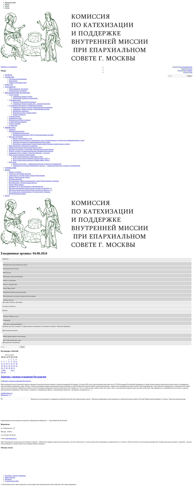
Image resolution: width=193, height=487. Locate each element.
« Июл (3, 370)
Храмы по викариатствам (17, 82)
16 (11, 364)
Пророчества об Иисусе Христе (20, 120)
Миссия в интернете (16, 137)
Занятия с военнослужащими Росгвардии (23, 376)
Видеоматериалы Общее (17, 193)
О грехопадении (14, 116)
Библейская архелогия (16, 131)
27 (4, 368)
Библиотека (10, 127)
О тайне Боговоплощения (18, 122)
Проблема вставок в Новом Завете (24, 113)
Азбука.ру (12, 129)
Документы (10, 87)
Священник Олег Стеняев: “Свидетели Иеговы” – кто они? (29, 153)
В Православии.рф (15, 179)
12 (2, 364)
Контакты (8, 479)
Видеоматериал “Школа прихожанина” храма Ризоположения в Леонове (34, 181)
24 (14, 366)
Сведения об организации (18, 79)
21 (7, 366)
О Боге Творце (14, 95)
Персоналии (13, 81)
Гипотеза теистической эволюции (24, 102)
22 (9, 366)
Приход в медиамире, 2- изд (22, 138)
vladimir (3, 393)
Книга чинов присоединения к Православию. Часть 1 (31, 158)
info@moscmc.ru (11, 438)
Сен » (13, 370)
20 (4, 366)
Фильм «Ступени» (15, 172)
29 (9, 368)
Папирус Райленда (19, 114)
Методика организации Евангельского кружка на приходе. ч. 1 (30, 188)
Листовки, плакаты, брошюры (15, 475)
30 (11, 368)
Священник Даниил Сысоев (22, 96)
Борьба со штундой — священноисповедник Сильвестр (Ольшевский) (37, 164)
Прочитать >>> (6, 395)
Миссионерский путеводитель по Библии (23, 146)
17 (14, 364)
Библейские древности (21, 111)
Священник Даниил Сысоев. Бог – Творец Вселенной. (31, 104)
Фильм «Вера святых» (16, 184)
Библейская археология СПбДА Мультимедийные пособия (33, 135)
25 (16, 366)
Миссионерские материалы (17, 93)
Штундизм (12, 162)
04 (5, 372)
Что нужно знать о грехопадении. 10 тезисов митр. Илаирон (29, 192)
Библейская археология (21, 133)
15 (9, 364)
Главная (8, 75)
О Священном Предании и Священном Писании (25, 105)
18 (16, 364)
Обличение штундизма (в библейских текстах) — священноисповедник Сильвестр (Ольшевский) (46, 166)
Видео (7, 170)
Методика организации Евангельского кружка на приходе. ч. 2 (30, 190)
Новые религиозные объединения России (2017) (25, 147)
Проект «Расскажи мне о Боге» (19, 177)
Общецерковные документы (18, 89)
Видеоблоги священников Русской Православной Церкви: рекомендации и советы (41, 144)
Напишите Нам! (10, 2)
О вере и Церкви (14, 123)
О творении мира (15, 100)
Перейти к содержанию (9, 67)
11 (16, 361)
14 (7, 364)
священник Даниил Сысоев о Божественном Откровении (32, 107)
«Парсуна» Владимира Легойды (20, 174)
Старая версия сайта (12, 481)
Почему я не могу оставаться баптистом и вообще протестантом (31, 151)
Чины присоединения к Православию (22, 155)
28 (7, 368)
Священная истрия (15, 118)
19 (2, 366)
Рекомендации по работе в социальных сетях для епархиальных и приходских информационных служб (48, 140)
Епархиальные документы (18, 91)
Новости (9, 85)
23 (11, 366)
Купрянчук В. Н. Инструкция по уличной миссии (26, 186)
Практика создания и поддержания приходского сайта (31, 142)
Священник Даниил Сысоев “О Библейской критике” (31, 109)
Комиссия (9, 77)
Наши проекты (10, 477)
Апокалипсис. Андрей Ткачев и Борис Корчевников (27, 175)
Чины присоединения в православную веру (28, 156)
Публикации (10, 168)
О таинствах (13, 125)
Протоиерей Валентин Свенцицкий (25, 98)
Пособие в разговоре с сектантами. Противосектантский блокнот (31, 149)
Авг (2, 372)
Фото (7, 196)
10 (14, 361)
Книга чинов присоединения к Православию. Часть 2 (31, 160)
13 (4, 364)
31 (14, 368)
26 (2, 368)
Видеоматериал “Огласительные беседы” (23, 183)
